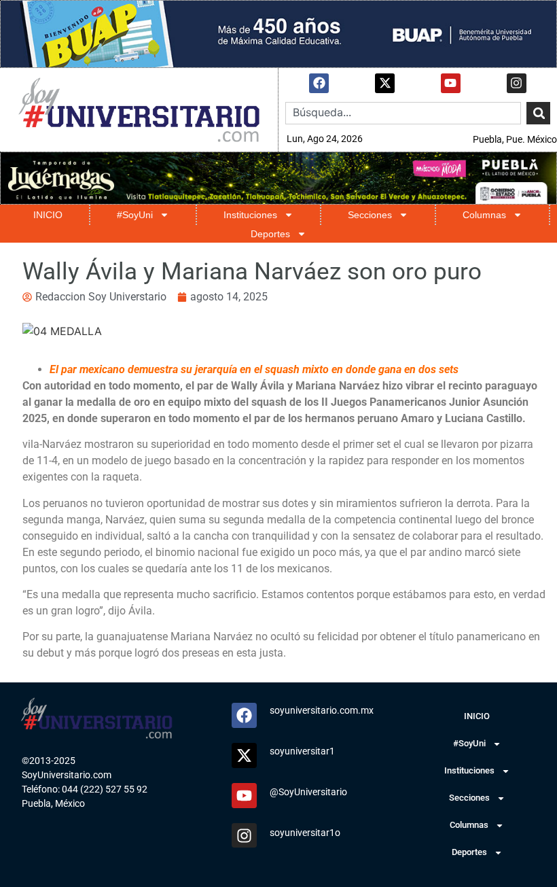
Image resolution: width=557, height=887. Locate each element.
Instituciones (250, 214)
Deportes (270, 233)
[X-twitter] (385, 83)
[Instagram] (516, 83)
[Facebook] (319, 83)
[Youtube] (451, 83)
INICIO (47, 214)
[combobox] (403, 113)
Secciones (370, 214)
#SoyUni (135, 214)
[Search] (538, 113)
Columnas (484, 214)
